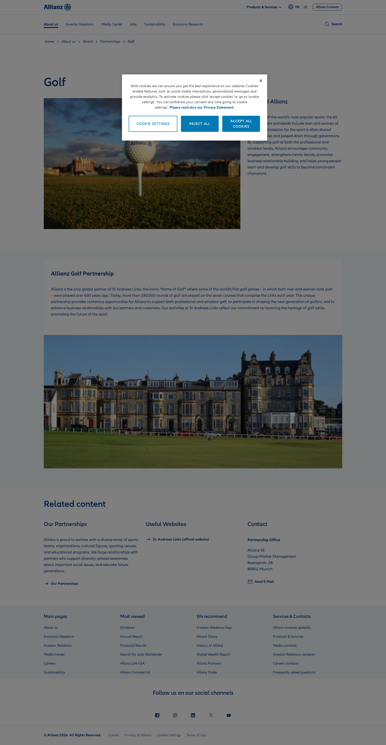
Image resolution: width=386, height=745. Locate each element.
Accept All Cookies (241, 124)
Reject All (199, 124)
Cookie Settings (153, 124)
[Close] (261, 81)
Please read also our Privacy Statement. (202, 107)
